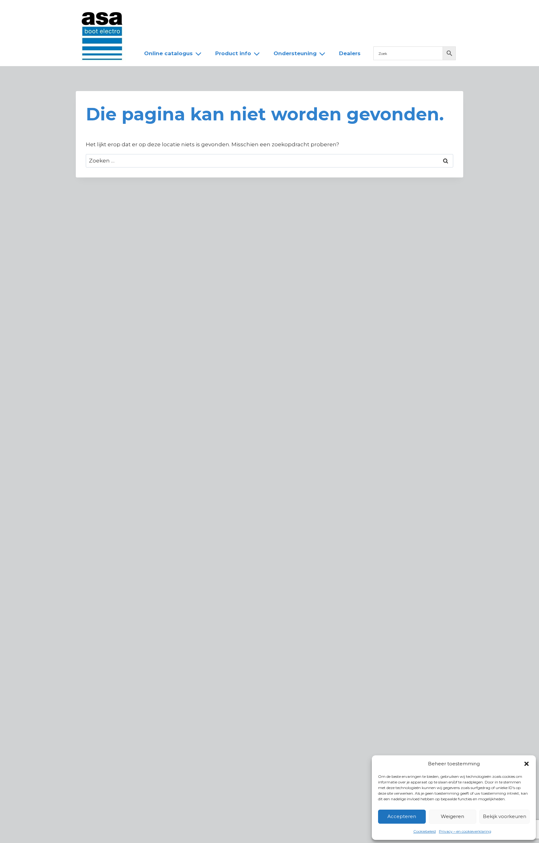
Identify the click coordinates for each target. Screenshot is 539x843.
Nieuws (148, 10)
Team (213, 10)
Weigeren (452, 816)
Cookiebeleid (424, 831)
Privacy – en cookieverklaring (465, 831)
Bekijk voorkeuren (504, 816)
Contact (274, 10)
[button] (526, 764)
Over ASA (182, 10)
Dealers (242, 10)
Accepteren (401, 816)
